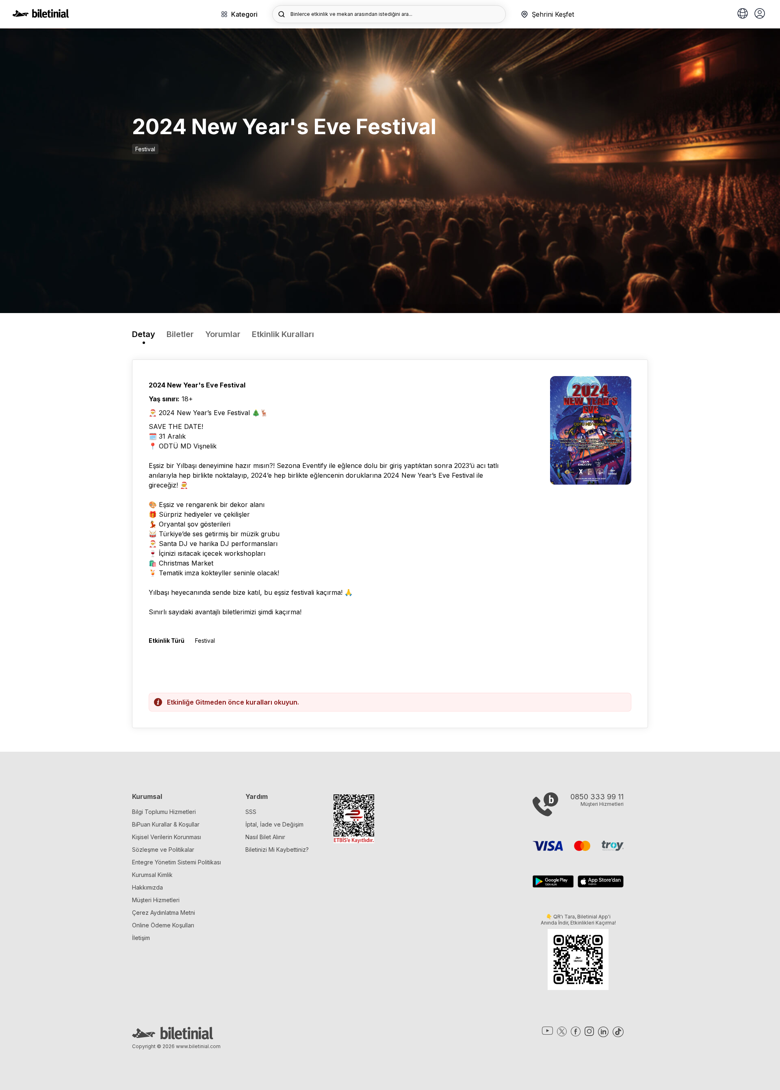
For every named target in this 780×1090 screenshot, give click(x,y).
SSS (250, 811)
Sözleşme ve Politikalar (163, 849)
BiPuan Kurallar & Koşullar (165, 824)
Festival (145, 149)
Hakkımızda (147, 887)
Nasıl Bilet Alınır (265, 836)
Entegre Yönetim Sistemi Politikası (176, 862)
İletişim (141, 937)
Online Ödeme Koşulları (163, 925)
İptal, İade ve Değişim (274, 824)
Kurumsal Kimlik (152, 874)
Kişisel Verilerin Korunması (166, 836)
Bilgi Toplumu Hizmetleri (164, 811)
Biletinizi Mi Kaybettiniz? (277, 849)
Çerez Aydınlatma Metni (163, 912)
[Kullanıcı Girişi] (760, 14)
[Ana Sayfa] (40, 15)
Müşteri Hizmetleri (156, 899)
